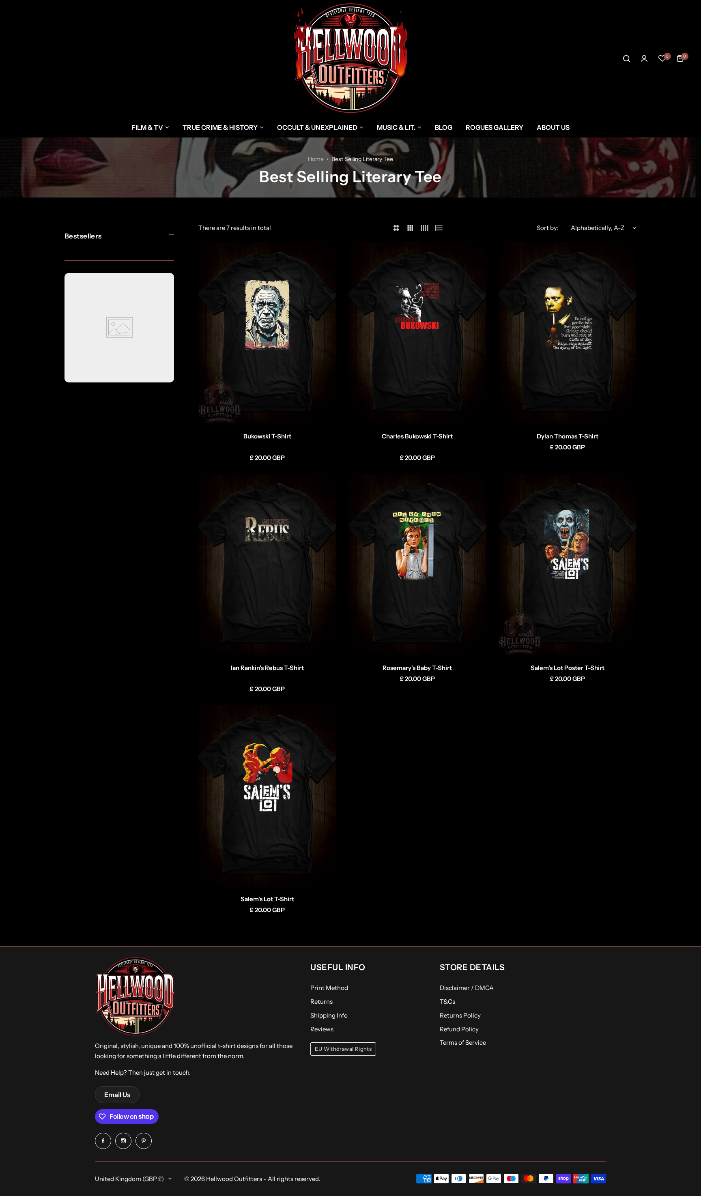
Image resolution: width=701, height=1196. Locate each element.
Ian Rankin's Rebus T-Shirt (267, 668)
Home (316, 159)
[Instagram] (123, 1141)
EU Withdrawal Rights (343, 1049)
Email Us (117, 1095)
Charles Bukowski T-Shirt (417, 436)
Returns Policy (460, 1015)
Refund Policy (459, 1029)
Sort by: (548, 228)
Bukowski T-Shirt (267, 436)
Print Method (329, 988)
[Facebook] (103, 1141)
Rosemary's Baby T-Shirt (417, 668)
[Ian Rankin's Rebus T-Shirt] (267, 566)
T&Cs (447, 1001)
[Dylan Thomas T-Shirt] (567, 334)
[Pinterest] (143, 1141)
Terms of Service (463, 1042)
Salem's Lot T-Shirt (267, 899)
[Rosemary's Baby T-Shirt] (417, 566)
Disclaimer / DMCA (467, 988)
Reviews (321, 1029)
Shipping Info (329, 1015)
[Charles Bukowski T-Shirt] (417, 334)
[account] (644, 58)
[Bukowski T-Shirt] (267, 334)
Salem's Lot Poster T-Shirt (567, 668)
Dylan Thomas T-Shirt (567, 436)
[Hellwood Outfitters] (350, 58)
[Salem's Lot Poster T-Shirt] (567, 566)
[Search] (626, 58)
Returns (321, 1001)
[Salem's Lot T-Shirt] (267, 797)
